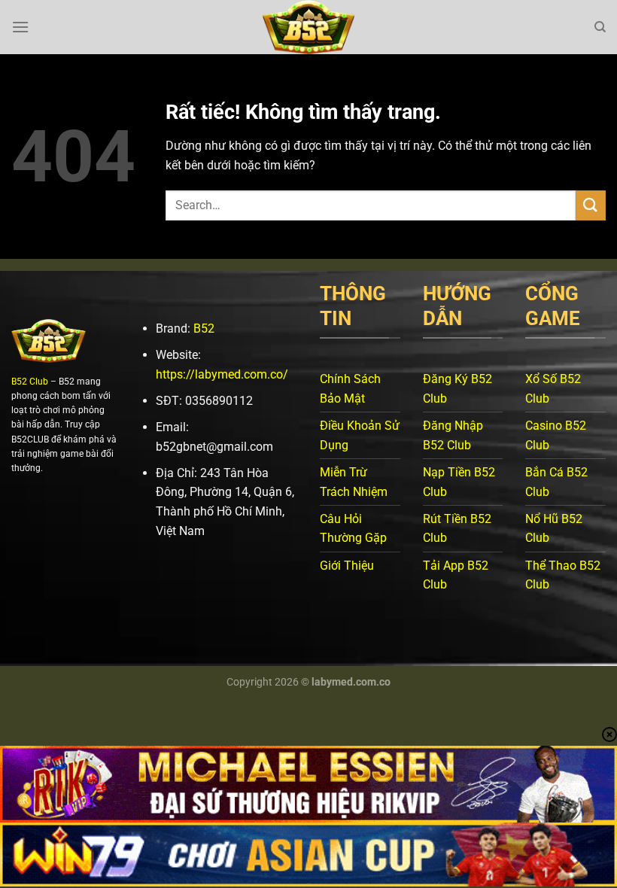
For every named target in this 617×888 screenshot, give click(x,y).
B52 (203, 328)
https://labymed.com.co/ (222, 374)
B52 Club (29, 381)
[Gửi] (591, 205)
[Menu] (20, 26)
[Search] (600, 27)
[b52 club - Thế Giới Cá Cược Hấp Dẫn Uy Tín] (308, 27)
